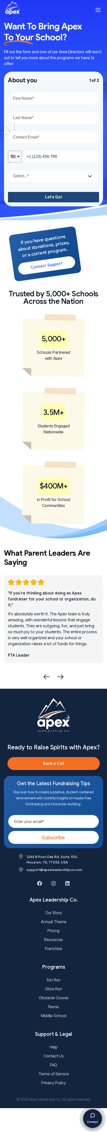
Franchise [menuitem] (53, 948)
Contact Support (46, 265)
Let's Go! (53, 197)
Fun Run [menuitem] (53, 979)
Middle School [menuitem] (53, 1015)
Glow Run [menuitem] (53, 988)
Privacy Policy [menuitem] (53, 1082)
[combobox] (53, 176)
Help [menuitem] (53, 1046)
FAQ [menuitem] (53, 1064)
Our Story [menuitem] (53, 912)
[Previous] (47, 676)
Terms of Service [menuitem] (54, 1073)
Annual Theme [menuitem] (53, 921)
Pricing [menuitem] (53, 930)
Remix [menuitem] (53, 1006)
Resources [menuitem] (53, 939)
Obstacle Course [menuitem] (53, 997)
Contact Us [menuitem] (54, 1055)
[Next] (60, 676)
